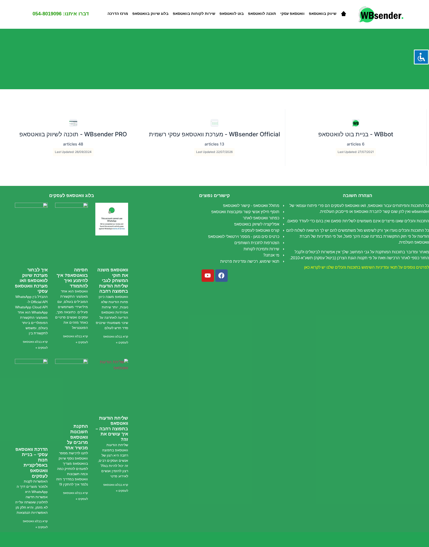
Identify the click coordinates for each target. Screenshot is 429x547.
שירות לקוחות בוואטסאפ (194, 13)
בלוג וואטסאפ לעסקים (71, 195)
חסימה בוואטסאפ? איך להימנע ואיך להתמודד (72, 277)
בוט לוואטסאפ (231, 13)
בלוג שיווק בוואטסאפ (150, 13)
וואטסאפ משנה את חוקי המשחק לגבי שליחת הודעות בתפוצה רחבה (112, 280)
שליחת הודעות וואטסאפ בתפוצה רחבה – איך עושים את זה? (112, 429)
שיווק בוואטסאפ (322, 13)
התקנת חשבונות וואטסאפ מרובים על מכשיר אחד (76, 437)
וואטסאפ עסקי (292, 13)
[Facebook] (221, 275)
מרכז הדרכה (117, 13)
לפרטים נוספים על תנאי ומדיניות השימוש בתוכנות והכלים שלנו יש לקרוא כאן (366, 267)
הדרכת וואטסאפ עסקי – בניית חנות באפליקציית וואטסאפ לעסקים (31, 463)
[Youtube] (208, 275)
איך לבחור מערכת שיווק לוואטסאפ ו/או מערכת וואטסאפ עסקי (31, 280)
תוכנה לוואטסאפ (262, 13)
